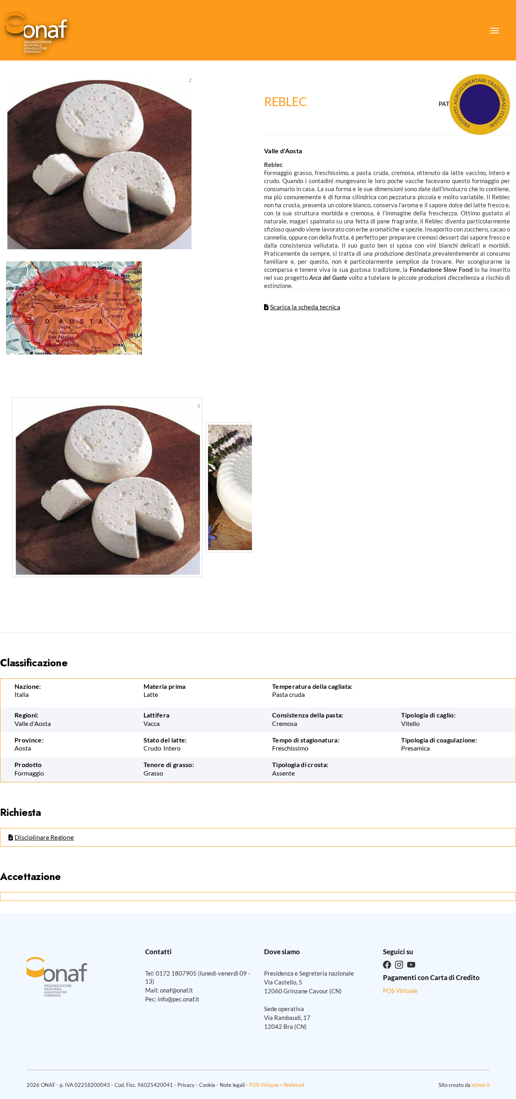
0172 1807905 (176, 973)
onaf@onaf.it (176, 990)
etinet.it (481, 1085)
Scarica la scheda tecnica (305, 307)
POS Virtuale (400, 990)
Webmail (293, 1085)
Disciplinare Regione (44, 837)
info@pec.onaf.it (179, 999)
